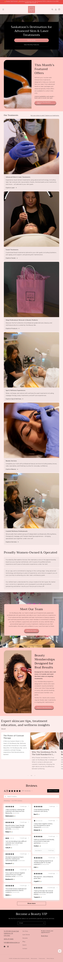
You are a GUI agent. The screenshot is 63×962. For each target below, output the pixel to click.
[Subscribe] (43, 923)
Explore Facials (11, 258)
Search (25, 945)
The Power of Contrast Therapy (13, 736)
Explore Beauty (11, 469)
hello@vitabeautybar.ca (12, 942)
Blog (24, 941)
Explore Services (11, 542)
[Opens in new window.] (14, 816)
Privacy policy (42, 958)
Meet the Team (32, 630)
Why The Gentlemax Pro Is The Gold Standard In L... (44, 753)
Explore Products (11, 328)
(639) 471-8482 (8, 939)
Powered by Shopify (24, 958)
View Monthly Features (31, 44)
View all (3, 728)
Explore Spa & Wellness (13, 399)
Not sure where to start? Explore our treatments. (45, 115)
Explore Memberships (44, 707)
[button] (3, 9)
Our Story (25, 931)
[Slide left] (28, 775)
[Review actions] (29, 806)
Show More (16, 813)
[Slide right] (35, 775)
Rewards (25, 938)
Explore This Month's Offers (43, 102)
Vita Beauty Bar (16, 958)
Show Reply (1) (38, 850)
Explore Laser (10, 187)
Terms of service (50, 958)
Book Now (44, 936)
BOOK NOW (31, 40)
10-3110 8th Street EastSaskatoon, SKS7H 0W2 (11, 933)
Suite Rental (26, 934)
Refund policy (34, 958)
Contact (25, 948)
